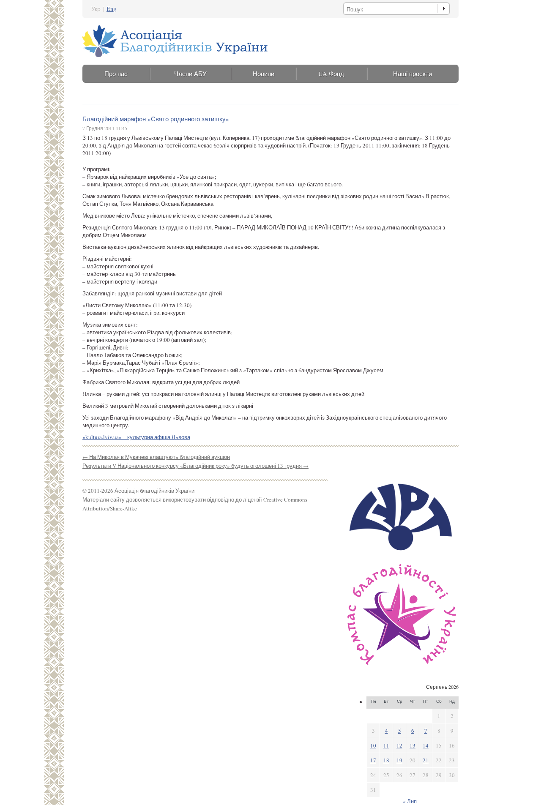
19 (399, 760)
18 (386, 760)
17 (373, 760)
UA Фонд (331, 73)
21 (426, 760)
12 (399, 745)
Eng (111, 9)
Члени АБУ (190, 73)
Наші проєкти (412, 73)
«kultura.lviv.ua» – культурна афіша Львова (136, 437)
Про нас (116, 73)
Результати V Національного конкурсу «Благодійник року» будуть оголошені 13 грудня (195, 465)
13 (412, 745)
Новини (263, 73)
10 (373, 745)
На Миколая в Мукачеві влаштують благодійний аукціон (156, 457)
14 (426, 745)
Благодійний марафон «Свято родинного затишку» (155, 119)
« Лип (410, 801)
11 (386, 745)
